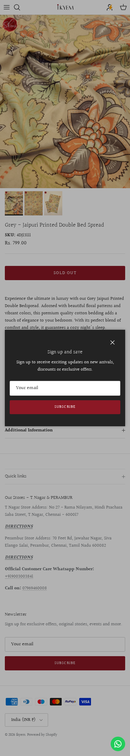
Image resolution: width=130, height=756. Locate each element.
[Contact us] (118, 744)
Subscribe (64, 407)
